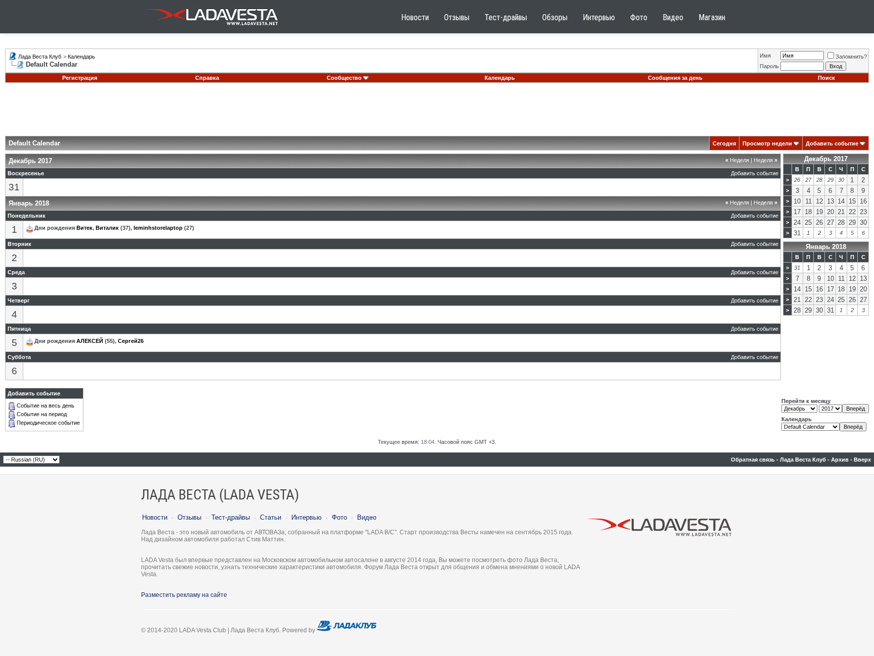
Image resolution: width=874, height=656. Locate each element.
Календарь (81, 57)
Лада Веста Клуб (39, 57)
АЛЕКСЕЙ (89, 341)
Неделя (737, 160)
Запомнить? (851, 57)
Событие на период (42, 414)
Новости (415, 17)
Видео (673, 17)
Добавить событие (832, 143)
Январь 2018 (826, 246)
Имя (765, 56)
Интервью (599, 17)
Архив (840, 460)
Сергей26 (131, 341)
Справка (207, 78)
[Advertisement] (437, 113)
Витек (84, 228)
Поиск (826, 78)
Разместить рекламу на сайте (184, 594)
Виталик (107, 228)
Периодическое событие (48, 423)
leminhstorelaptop (158, 228)
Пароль (769, 66)
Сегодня (724, 143)
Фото (638, 17)
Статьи (270, 517)
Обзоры (554, 17)
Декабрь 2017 (826, 159)
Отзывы (456, 17)
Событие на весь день (45, 405)
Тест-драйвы (506, 17)
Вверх (862, 460)
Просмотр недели (767, 143)
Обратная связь (753, 460)
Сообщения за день (675, 78)
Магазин (711, 17)
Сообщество (344, 78)
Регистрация (79, 78)
